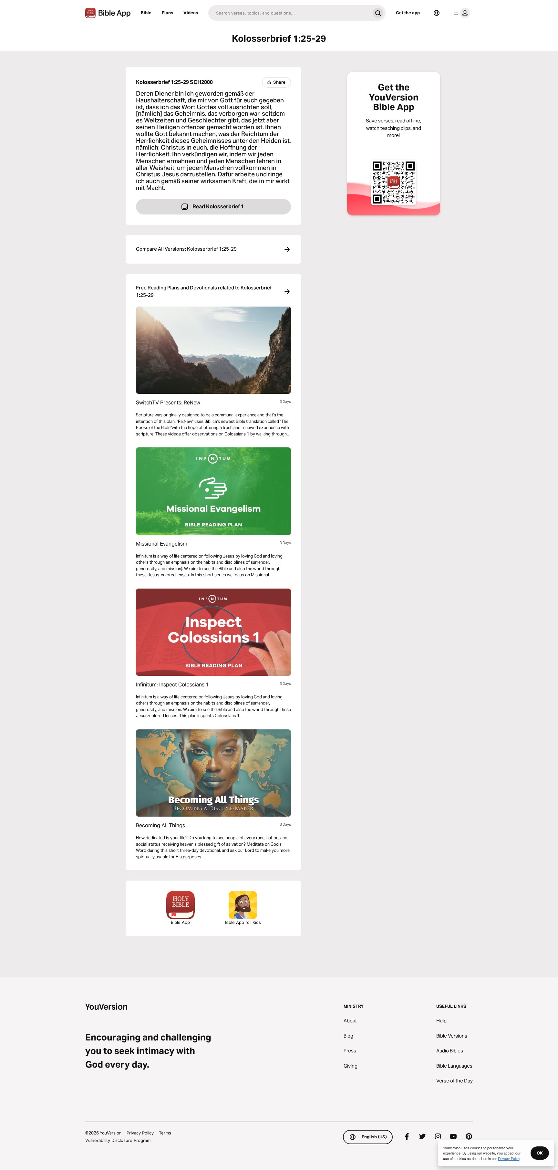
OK (540, 1152)
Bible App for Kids (243, 922)
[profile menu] (460, 12)
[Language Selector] (436, 12)
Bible (146, 12)
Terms (165, 1132)
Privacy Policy (140, 1132)
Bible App (180, 922)
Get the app (408, 12)
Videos (190, 12)
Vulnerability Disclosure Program (117, 1140)
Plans (167, 12)
